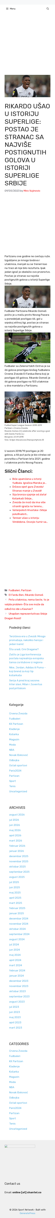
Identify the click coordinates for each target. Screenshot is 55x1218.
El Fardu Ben (16, 594)
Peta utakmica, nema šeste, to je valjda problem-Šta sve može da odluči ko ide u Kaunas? (27, 604)
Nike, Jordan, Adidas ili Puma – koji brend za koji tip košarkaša (27, 671)
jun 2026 (14, 825)
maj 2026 (15, 830)
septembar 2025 (19, 871)
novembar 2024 (18, 923)
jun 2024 (14, 949)
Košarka (14, 734)
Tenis (12, 786)
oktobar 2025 (17, 866)
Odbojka (14, 760)
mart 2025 (15, 902)
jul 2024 (14, 944)
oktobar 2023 (17, 991)
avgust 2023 (17, 1001)
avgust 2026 (17, 814)
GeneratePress (27, 1213)
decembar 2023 (18, 980)
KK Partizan (16, 723)
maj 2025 (15, 892)
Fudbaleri (14, 590)
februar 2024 (17, 970)
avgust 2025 (17, 876)
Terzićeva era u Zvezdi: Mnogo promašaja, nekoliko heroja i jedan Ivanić (27, 640)
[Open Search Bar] (48, 9)
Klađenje (14, 729)
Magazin (14, 739)
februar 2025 (17, 908)
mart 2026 (15, 840)
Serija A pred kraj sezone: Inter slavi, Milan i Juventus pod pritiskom (25, 684)
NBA (11, 749)
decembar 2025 (18, 856)
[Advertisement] (27, 46)
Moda (12, 744)
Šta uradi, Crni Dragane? (24, 649)
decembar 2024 (18, 918)
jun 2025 (14, 887)
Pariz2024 (15, 770)
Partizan (26, 590)
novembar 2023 (18, 986)
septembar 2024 (19, 934)
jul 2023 (14, 1006)
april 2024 (15, 960)
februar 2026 (17, 845)
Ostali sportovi (18, 765)
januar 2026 (16, 850)
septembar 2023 (19, 996)
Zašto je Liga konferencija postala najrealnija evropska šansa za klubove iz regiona (26, 658)
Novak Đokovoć (18, 755)
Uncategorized (18, 791)
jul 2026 (14, 819)
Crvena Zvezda (18, 713)
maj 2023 (15, 1017)
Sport (12, 781)
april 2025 (15, 897)
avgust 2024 (17, 939)
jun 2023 (14, 1012)
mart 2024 (15, 965)
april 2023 (15, 1022)
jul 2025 (14, 882)
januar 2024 (16, 975)
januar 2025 (16, 913)
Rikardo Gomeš (34, 594)
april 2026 (15, 835)
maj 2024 (15, 954)
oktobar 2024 (17, 928)
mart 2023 (15, 1027)
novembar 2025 (18, 861)
